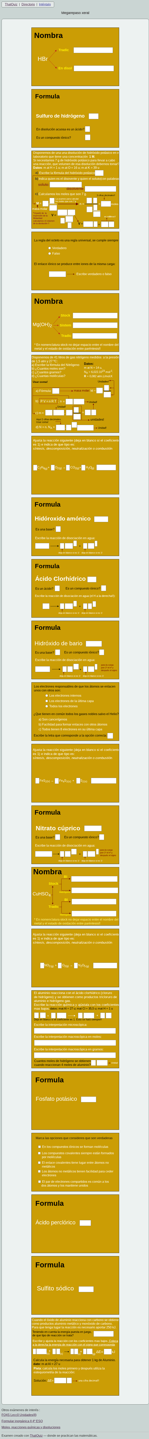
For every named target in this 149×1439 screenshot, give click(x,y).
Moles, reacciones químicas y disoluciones (31, 1427)
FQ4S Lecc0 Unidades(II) (19, 1415)
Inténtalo (45, 4)
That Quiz (36, 1435)
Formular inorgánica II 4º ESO (22, 1421)
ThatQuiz (11, 4)
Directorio (28, 4)
